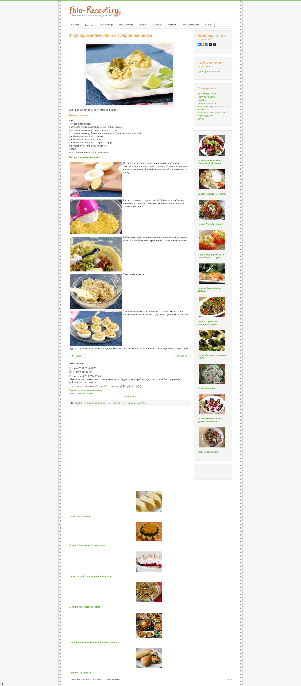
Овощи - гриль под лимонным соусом (208, 323)
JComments (130, 396)
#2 (70, 376)
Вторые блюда (126, 24)
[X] (210, 44)
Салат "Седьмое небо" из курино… (88, 545)
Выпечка (157, 24)
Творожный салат (208, 452)
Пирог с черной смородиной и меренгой (90, 576)
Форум (208, 24)
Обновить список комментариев (85, 390)
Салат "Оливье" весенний (212, 194)
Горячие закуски (206, 96)
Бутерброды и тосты (208, 93)
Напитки (171, 24)
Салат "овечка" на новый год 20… (212, 356)
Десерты (143, 24)
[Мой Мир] (206, 44)
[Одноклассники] (202, 44)
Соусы (201, 118)
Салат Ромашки (206, 388)
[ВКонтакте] (199, 44)
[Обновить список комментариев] (85, 363)
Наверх (228, 679)
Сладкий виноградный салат (84, 606)
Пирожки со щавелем (80, 672)
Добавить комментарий (81, 393)
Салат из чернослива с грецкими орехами (210, 420)
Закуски (89, 24)
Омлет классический (80, 516)
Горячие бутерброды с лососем (210, 289)
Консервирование (190, 24)
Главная (75, 24)
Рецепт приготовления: (85, 157)
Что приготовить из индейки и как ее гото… (94, 642)
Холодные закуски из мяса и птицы (213, 108)
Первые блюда (106, 24)
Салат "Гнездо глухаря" (211, 224)
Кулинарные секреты (209, 71)
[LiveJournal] (214, 44)
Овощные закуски (207, 103)
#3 (70, 368)
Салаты (202, 99)
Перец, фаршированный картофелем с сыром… (211, 256)
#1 (70, 382)
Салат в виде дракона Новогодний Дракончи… (211, 162)
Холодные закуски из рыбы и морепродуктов (213, 114)
